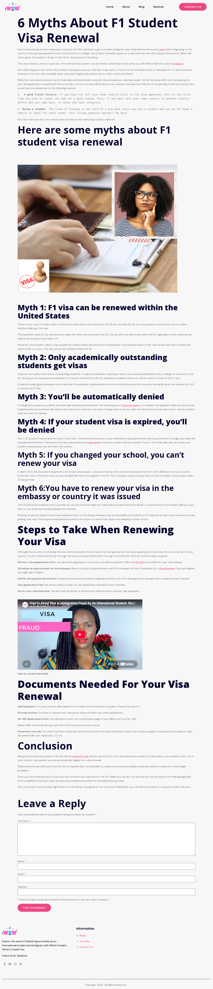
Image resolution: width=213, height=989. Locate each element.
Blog (141, 7)
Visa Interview (166, 568)
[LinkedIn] (20, 964)
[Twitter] (9, 964)
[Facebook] (4, 964)
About (126, 7)
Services (158, 7)
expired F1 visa (80, 756)
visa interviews (130, 405)
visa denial (94, 442)
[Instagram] (15, 964)
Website (22, 887)
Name (22, 861)
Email (21, 874)
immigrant (178, 63)
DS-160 (140, 562)
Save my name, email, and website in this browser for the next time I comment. (64, 899)
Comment (24, 821)
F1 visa (160, 49)
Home (110, 7)
